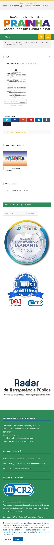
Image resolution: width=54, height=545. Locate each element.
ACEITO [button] (18, 539)
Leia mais (30, 532)
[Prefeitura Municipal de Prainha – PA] (27, 22)
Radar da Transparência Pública (31, 517)
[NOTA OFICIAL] (15, 179)
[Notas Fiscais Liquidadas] (15, 140)
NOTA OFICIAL (11, 184)
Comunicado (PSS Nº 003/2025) (14, 464)
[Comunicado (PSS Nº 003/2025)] (15, 158)
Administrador (12, 64)
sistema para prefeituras (34, 502)
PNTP (14, 517)
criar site (18, 502)
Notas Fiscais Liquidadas (26, 6)
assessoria (20, 505)
